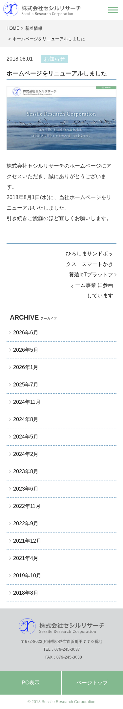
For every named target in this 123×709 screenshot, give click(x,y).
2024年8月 (25, 419)
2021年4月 (25, 558)
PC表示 (31, 682)
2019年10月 (27, 575)
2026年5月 (25, 350)
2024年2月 (25, 454)
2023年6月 (25, 489)
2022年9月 (25, 523)
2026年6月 (25, 332)
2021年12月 (27, 541)
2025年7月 (25, 384)
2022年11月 (27, 506)
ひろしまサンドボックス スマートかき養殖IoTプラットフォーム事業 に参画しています (89, 274)
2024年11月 (27, 402)
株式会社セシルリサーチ (61, 9)
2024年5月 (25, 436)
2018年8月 (25, 593)
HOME (13, 28)
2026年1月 (25, 367)
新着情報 (33, 28)
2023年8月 (25, 471)
